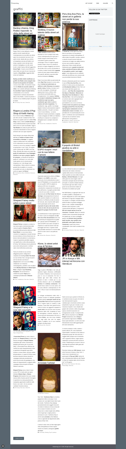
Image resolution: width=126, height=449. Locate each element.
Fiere (97, 3)
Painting (47, 432)
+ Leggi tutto (19, 438)
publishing (105, 46)
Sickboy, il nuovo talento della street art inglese (48, 32)
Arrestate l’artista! (46, 363)
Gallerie (105, 3)
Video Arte (76, 122)
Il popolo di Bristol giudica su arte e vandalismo (71, 148)
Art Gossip (88, 3)
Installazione (49, 123)
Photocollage (65, 365)
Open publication (93, 46)
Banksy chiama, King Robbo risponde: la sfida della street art (23, 31)
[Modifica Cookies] (2, 446)
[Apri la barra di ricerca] (112, 3)
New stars (22, 102)
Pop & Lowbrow (52, 432)
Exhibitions (66, 120)
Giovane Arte (42, 123)
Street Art (28, 102)
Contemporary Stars (19, 172)
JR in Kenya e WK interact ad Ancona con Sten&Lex (73, 261)
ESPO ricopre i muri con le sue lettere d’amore (47, 152)
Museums (32, 172)
